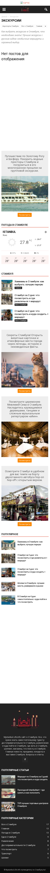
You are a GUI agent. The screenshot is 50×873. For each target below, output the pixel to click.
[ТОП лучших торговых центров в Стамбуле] (8, 806)
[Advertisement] (22, 106)
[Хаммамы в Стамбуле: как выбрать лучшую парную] (6, 285)
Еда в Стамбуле (8, 837)
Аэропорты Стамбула (10, 26)
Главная (39, 26)
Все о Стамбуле (27, 26)
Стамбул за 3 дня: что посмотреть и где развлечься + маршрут (28, 298)
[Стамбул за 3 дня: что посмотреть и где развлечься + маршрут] (6, 299)
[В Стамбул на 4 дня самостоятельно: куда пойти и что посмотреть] (8, 600)
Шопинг (5, 857)
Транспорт (6, 853)
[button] (46, 9)
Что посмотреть (9, 849)
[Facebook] (25, 759)
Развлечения (7, 841)
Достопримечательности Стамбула (18, 845)
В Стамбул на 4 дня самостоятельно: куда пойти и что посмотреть (32, 599)
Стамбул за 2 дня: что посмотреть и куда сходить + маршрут (31, 314)
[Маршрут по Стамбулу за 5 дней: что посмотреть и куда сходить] (8, 780)
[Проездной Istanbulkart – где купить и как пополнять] (8, 793)
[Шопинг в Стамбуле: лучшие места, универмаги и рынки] (8, 586)
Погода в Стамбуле (10, 832)
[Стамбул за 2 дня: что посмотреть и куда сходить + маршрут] (6, 315)
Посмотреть (25, 215)
